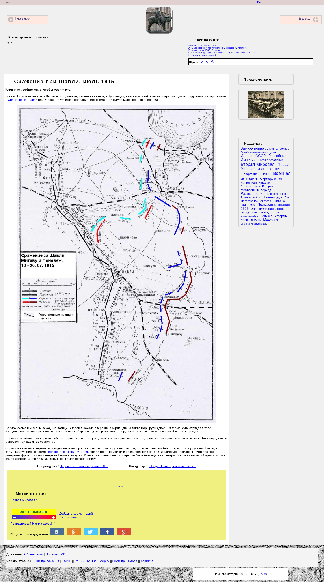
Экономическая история (269, 208)
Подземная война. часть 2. (202, 55)
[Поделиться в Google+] (124, 534)
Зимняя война (253, 148)
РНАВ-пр (118, 561)
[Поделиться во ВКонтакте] (57, 534)
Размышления (253, 193)
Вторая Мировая (258, 164)
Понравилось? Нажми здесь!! (31, 523)
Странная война (277, 148)
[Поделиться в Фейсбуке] (107, 534)
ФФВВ (79, 561)
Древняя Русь (251, 219)
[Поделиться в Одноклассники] (74, 534)
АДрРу (104, 561)
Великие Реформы (274, 216)
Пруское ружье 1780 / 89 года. (204, 50)
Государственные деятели (260, 212)
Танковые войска (251, 197)
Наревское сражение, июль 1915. (84, 466)
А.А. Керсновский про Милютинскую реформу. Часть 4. (217, 48)
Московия (271, 219)
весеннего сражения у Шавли (68, 451)
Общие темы (33, 554)
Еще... (304, 18)
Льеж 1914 (265, 169)
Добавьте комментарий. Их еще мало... (76, 515)
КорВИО (147, 561)
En (259, 2)
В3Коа (132, 561)
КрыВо (92, 561)
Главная (23, 18)
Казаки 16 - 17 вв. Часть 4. (202, 45)
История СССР (254, 156)
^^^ (120, 486)
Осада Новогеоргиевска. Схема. (172, 466)
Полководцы (273, 197)
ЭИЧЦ (67, 561)
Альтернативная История (257, 186)
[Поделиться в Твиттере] (91, 534)
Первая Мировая (23, 500)
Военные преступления (253, 224)
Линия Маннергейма (256, 183)
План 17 (265, 174)
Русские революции (271, 160)
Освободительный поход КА (259, 152)
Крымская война (250, 216)
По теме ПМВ (55, 554)
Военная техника (278, 193)
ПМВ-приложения (46, 561)
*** (114, 486)
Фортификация (271, 179)
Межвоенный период (256, 190)
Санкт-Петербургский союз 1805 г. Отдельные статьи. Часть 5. (222, 52)
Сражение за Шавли (22, 99)
